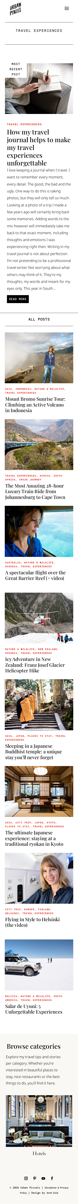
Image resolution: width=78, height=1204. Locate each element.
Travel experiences (24, 124)
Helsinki (12, 913)
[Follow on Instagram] (26, 1178)
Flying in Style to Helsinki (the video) (32, 922)
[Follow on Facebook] (52, 1178)
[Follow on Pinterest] (34, 1178)
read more (18, 299)
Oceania (11, 566)
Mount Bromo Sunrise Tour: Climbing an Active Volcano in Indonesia (35, 404)
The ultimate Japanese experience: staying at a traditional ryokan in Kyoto (34, 838)
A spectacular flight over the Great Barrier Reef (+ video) (35, 575)
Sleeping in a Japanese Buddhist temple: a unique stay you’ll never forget (33, 751)
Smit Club (52, 1193)
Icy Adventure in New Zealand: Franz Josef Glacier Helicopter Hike (35, 665)
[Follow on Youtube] (43, 1178)
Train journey (30, 479)
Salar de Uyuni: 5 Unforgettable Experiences (33, 1009)
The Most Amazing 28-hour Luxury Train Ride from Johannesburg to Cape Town (35, 491)
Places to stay (17, 826)
